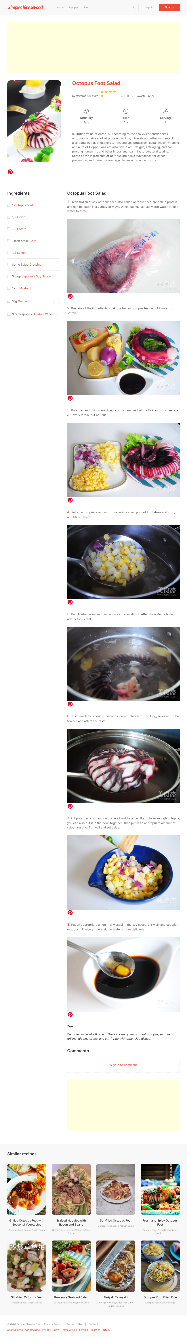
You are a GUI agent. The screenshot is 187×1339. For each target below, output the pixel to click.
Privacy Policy (52, 1324)
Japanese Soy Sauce (36, 276)
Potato (21, 229)
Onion (21, 217)
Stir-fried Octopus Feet (115, 1220)
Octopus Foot (23, 205)
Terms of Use (75, 1324)
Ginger (22, 301)
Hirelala (83, 1329)
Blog (86, 7)
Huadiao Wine (42, 314)
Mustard (25, 288)
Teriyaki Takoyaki (116, 1297)
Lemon (21, 252)
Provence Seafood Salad (71, 1297)
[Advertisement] (93, 47)
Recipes (74, 7)
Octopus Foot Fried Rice (160, 1297)
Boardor (95, 1329)
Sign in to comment (123, 1065)
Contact (93, 1324)
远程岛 (106, 1329)
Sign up (169, 7)
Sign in (149, 7)
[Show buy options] (56, 301)
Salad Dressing (31, 264)
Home (60, 7)
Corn (33, 241)
